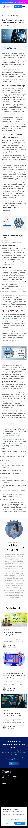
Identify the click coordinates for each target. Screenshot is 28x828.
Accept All (19, 823)
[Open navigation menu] (24, 6)
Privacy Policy (13, 814)
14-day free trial (6, 506)
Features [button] (4, 783)
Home (3, 15)
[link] (14, 631)
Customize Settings (14, 819)
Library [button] (3, 796)
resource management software (10, 439)
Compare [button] (4, 791)
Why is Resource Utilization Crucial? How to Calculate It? (12, 715)
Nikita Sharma (12, 548)
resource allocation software (11, 180)
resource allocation (13, 318)
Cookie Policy (21, 814)
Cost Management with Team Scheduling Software (12, 634)
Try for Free (14, 764)
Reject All (8, 823)
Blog (7, 15)
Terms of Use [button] (5, 804)
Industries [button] (4, 787)
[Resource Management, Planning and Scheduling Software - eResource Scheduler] (6, 6)
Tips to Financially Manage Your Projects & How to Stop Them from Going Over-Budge (14, 675)
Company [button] (4, 800)
